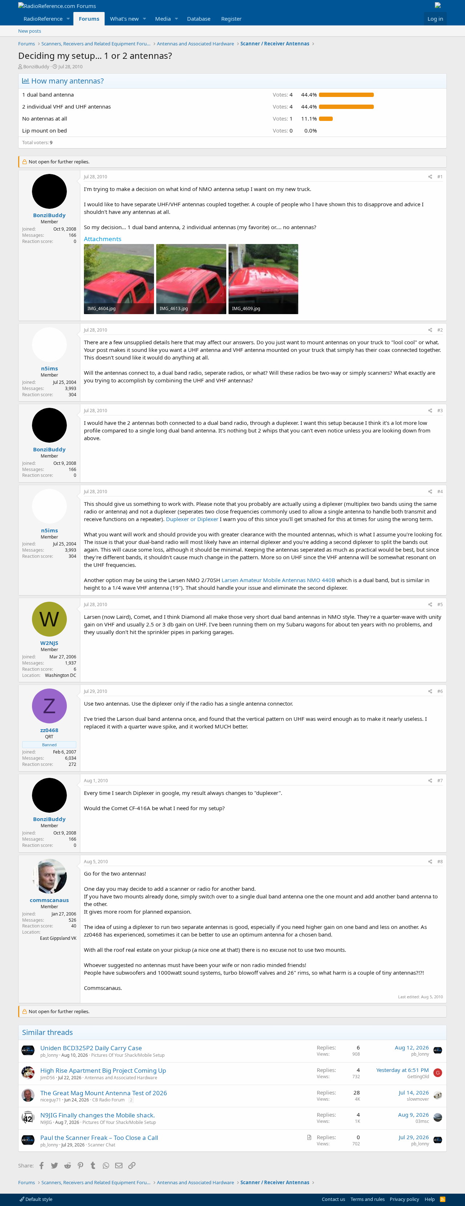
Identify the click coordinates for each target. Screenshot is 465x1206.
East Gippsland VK (58, 938)
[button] (68, 18)
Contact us (333, 1199)
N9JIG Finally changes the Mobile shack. (97, 1115)
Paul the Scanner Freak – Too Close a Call (99, 1137)
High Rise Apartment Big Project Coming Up (103, 1070)
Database (198, 18)
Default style (38, 1199)
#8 (440, 861)
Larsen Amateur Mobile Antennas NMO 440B (278, 580)
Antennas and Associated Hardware (121, 1078)
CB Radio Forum (108, 1100)
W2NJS (49, 642)
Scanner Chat (101, 1145)
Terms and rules (368, 1199)
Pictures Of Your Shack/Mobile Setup (128, 1055)
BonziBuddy (36, 66)
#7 (440, 780)
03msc (422, 1121)
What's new (124, 18)
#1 (440, 177)
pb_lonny (49, 1055)
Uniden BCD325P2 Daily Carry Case (91, 1048)
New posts (29, 31)
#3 (440, 410)
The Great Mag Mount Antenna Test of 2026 (103, 1093)
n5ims (49, 368)
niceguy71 (50, 1100)
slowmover (418, 1099)
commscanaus (49, 900)
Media (163, 18)
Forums (89, 18)
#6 (440, 691)
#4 (440, 491)
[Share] (430, 177)
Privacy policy (404, 1199)
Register (231, 18)
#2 (440, 330)
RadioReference (43, 18)
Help (430, 1199)
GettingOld (418, 1076)
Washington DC (60, 675)
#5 (440, 604)
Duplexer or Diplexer (192, 519)
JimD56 (47, 1078)
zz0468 (49, 730)
